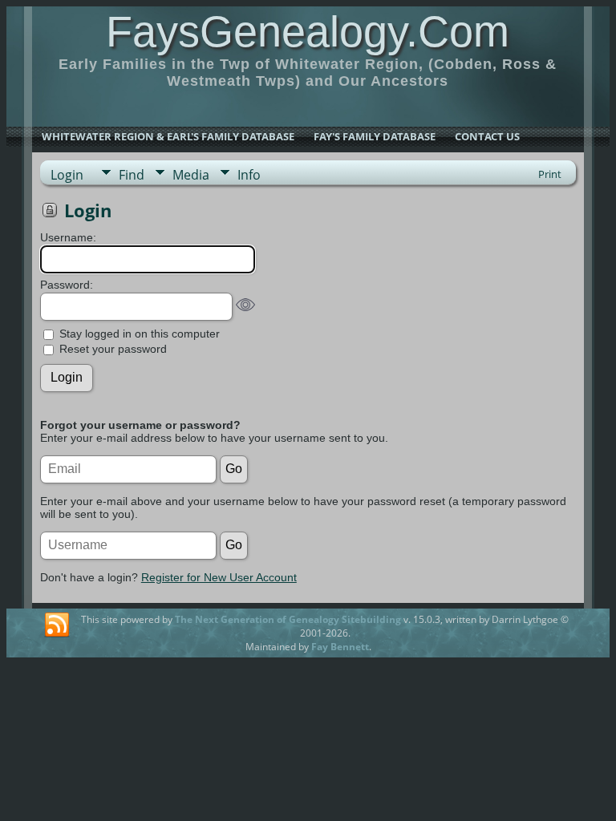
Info (249, 175)
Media (190, 175)
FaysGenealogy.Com (307, 31)
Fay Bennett (340, 646)
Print (549, 174)
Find (131, 175)
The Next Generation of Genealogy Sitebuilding (288, 619)
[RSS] (57, 625)
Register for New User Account (219, 577)
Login (67, 175)
